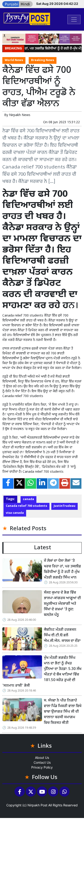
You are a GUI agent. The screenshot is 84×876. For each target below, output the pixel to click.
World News (14, 60)
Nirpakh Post (37, 805)
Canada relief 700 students (26, 506)
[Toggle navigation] (73, 19)
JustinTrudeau (64, 506)
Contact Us (42, 762)
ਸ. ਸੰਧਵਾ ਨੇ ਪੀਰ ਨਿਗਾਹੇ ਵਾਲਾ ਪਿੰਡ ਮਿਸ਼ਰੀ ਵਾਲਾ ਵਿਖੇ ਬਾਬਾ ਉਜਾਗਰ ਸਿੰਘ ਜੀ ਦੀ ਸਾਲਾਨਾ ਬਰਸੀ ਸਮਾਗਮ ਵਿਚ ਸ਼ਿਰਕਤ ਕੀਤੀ (62, 711)
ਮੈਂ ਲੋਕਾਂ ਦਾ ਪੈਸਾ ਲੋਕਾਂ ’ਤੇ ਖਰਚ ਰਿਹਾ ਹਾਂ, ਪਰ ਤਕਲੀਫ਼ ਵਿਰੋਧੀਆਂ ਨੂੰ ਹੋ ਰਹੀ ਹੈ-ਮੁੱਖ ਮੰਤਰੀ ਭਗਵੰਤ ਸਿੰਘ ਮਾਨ (62, 569)
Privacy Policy (42, 767)
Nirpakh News (19, 115)
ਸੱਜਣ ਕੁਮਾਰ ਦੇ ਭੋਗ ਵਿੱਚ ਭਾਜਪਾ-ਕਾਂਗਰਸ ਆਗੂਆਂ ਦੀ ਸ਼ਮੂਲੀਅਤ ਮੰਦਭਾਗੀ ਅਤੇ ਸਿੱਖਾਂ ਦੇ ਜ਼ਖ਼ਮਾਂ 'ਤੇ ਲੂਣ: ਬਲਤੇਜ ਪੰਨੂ (62, 603)
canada (28, 499)
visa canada (15, 513)
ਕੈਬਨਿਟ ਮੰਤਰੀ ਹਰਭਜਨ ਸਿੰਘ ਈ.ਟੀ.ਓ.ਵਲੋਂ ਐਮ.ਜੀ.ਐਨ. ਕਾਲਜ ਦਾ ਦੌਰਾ (62, 635)
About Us (42, 758)
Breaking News (42, 60)
